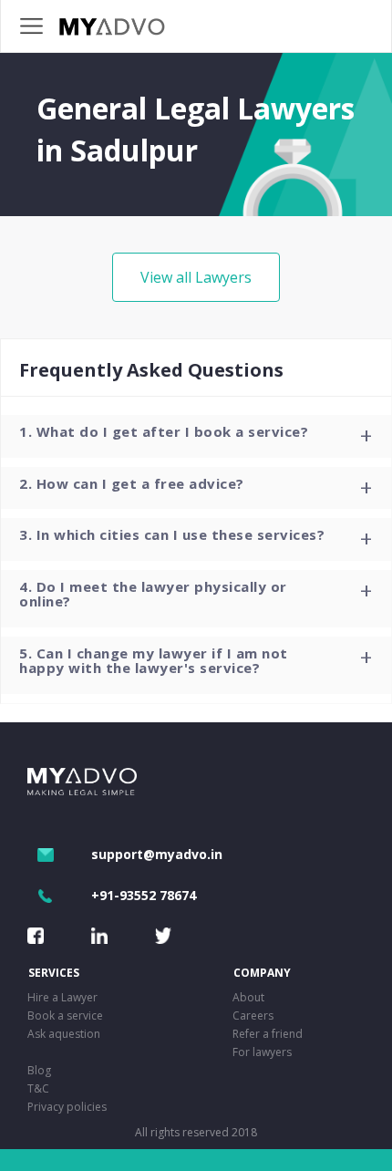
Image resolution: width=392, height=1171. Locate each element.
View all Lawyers (196, 277)
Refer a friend (267, 1033)
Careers (252, 1015)
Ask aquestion (63, 1033)
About (248, 997)
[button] (196, 436)
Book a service (65, 1015)
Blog (39, 1070)
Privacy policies (67, 1106)
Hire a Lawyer (62, 997)
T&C (38, 1088)
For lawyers (262, 1052)
